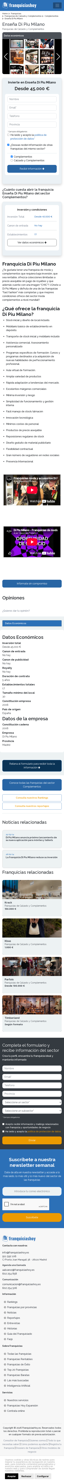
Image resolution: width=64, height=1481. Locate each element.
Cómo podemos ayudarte (34, 1444)
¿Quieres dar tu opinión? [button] (16, 610)
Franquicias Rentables (20, 1359)
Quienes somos (38, 1440)
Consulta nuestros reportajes (32, 806)
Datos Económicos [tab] (15, 623)
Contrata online (16, 1410)
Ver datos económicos (31, 242)
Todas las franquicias (19, 1353)
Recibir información (31, 168)
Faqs (10, 1339)
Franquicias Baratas (18, 1375)
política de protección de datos (44, 1131)
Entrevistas (13, 1323)
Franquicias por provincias (22, 1307)
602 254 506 (9, 1288)
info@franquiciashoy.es (15, 1252)
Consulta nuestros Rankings (32, 797)
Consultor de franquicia (15, 1440)
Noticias (11, 1312)
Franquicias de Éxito (18, 1364)
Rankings (12, 1301)
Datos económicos (14, 35)
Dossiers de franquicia (27, 1448)
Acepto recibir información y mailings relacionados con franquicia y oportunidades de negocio (32, 1126)
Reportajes (13, 1317)
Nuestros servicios (17, 1400)
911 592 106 (9, 1256)
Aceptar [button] (11, 1476)
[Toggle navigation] (57, 5)
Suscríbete (32, 1217)
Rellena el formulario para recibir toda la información (32, 765)
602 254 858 (9, 1273)
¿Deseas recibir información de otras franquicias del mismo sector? (31, 146)
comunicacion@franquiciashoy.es (21, 1284)
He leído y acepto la (28, 136)
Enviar (32, 1140)
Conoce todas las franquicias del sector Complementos (32, 784)
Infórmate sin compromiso (32, 583)
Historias (12, 1328)
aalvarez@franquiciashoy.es (18, 1269)
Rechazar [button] (26, 1476)
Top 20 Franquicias (18, 1369)
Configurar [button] (43, 1476)
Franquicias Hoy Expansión (22, 1405)
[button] (58, 56)
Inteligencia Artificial (18, 1385)
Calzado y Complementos (29, 160)
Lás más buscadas (18, 1380)
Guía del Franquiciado (19, 1333)
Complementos (23, 156)
